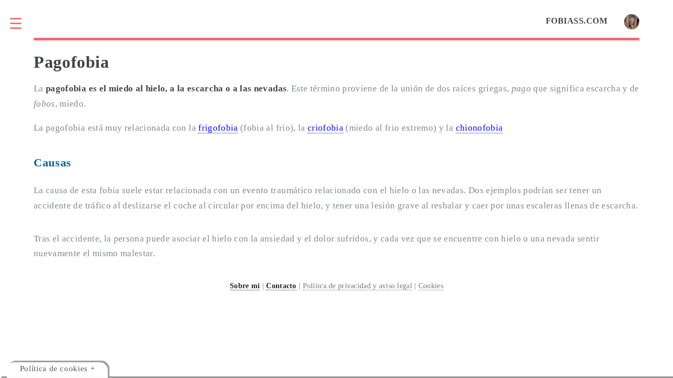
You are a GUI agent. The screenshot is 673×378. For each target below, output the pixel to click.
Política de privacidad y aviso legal (357, 285)
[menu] (22, 23)
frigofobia (218, 128)
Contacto (281, 285)
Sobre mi (245, 285)
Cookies (431, 285)
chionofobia (479, 128)
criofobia (325, 128)
